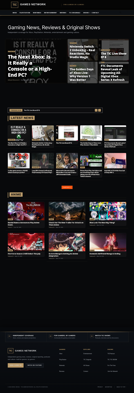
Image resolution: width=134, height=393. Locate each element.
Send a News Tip (16, 365)
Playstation (25, 13)
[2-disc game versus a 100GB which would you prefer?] (19, 160)
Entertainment (50, 13)
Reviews (63, 13)
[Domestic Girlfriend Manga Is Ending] (108, 242)
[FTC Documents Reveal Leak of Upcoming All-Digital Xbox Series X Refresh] (114, 72)
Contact (95, 13)
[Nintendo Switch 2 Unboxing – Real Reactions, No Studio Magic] (83, 49)
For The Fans (112, 365)
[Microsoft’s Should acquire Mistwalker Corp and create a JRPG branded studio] (67, 160)
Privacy (100, 387)
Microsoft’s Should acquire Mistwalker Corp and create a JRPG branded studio (66, 172)
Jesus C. (10, 227)
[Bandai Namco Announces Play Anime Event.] (26, 211)
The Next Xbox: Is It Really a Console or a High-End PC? (17, 144)
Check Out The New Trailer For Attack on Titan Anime (66, 223)
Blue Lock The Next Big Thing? (102, 222)
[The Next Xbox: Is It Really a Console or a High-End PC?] (35, 61)
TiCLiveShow (105, 50)
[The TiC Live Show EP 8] (114, 49)
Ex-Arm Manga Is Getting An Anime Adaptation (63, 255)
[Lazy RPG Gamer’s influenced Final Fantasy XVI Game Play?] (43, 160)
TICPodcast (111, 353)
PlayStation (62, 359)
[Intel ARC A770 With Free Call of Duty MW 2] (115, 160)
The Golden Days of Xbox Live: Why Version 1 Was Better (43, 110)
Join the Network (113, 371)
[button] (120, 13)
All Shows (86, 365)
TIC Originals (87, 359)
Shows (86, 13)
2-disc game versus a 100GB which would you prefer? (18, 171)
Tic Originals (74, 13)
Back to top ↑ (121, 387)
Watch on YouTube (35, 365)
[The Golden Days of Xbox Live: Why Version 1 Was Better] (83, 72)
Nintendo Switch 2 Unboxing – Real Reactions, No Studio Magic (42, 145)
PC (106, 167)
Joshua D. (52, 227)
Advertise (108, 387)
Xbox (15, 13)
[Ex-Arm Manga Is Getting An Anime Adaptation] (67, 242)
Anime (10, 219)
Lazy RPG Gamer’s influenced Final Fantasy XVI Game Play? (42, 171)
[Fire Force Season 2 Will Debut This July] (26, 242)
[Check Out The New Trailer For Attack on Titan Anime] (67, 211)
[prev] (96, 110)
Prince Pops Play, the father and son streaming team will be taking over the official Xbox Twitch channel (91, 173)
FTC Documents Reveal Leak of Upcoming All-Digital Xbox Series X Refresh (115, 145)
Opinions (11, 51)
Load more (66, 187)
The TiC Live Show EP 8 (64, 143)
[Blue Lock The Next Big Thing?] (108, 211)
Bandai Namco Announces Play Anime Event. (23, 223)
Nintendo (37, 13)
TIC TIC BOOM (112, 359)
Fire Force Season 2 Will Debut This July (24, 254)
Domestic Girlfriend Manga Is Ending (105, 254)
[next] (99, 110)
